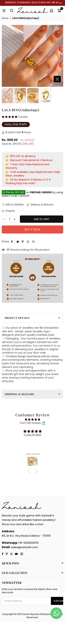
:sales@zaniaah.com (24, 547)
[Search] (11, 10)
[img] (32, 419)
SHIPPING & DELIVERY (19, 394)
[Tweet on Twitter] (17, 241)
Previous (4, 56)
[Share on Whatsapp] (28, 241)
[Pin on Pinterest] (23, 241)
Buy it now (32, 229)
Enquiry (10, 211)
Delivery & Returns (41, 204)
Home (5, 18)
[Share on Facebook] (12, 241)
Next (60, 56)
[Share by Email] (33, 241)
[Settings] (51, 10)
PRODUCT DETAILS (17, 317)
